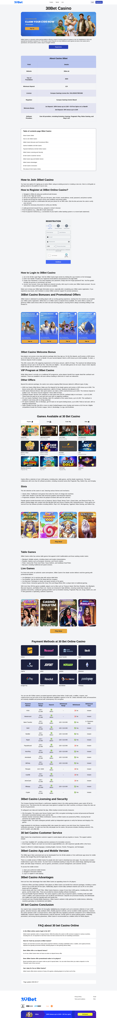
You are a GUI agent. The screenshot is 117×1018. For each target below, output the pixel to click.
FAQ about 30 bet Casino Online (32, 169)
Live (48, 421)
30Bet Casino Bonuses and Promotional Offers (35, 142)
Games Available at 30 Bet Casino (32, 145)
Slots (86, 421)
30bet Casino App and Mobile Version (33, 159)
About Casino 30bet (28, 135)
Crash (67, 421)
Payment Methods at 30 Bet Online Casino (34, 149)
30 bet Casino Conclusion (30, 165)
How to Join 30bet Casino (30, 139)
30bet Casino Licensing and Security (33, 152)
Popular (29, 421)
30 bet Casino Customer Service (32, 155)
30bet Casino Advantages (30, 162)
